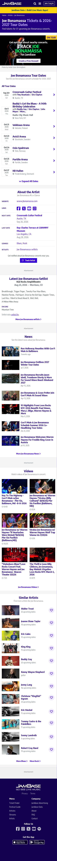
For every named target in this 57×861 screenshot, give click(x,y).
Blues (19, 243)
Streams (12, 814)
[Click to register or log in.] (51, 610)
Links (4, 208)
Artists (10, 15)
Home (4, 15)
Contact (35, 818)
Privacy (25, 793)
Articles (12, 811)
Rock (25, 243)
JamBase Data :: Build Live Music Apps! (30, 10)
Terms (32, 793)
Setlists (5, 250)
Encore (5, 307)
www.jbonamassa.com (27, 201)
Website (5, 201)
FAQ (33, 814)
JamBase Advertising (40, 803)
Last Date (6, 228)
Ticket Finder (14, 803)
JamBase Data (37, 807)
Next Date (6, 215)
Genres (5, 243)
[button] (35, 3)
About (34, 811)
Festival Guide (14, 807)
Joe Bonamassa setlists (27, 249)
